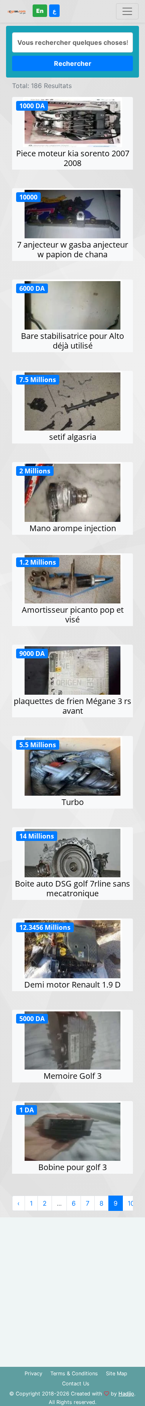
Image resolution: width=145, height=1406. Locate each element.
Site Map (116, 1373)
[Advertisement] (72, 1290)
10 (131, 1203)
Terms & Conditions (74, 1373)
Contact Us (75, 1384)
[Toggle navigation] (127, 11)
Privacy (33, 1373)
